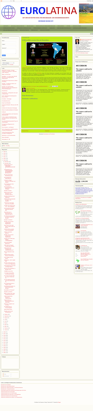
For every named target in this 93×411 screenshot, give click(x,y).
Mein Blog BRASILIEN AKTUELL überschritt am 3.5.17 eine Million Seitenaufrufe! (86, 255)
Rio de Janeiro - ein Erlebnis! (8, 127)
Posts (5, 374)
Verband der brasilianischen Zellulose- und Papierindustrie (11, 397)
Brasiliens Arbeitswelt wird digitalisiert (9, 197)
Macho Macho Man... (8, 309)
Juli (5, 319)
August (6, 317)
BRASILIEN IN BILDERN (45, 30)
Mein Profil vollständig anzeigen (81, 52)
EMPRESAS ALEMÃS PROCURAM (79, 28)
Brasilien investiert (8, 190)
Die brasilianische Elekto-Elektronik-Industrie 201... (9, 209)
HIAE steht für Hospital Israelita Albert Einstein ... (9, 246)
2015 (4, 337)
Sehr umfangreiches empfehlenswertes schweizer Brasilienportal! (10, 130)
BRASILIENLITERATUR (24, 30)
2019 (4, 160)
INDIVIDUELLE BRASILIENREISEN (17, 25)
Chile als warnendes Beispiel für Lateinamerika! (8, 297)
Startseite (47, 130)
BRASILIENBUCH (61, 25)
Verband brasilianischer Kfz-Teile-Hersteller (9, 393)
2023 (4, 153)
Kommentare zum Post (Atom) (49, 134)
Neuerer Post (25, 130)
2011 (4, 343)
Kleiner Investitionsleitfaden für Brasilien (10, 109)
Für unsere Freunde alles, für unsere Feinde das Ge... (9, 276)
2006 (4, 352)
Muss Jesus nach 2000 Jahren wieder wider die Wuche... (9, 226)
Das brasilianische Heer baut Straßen (9, 185)
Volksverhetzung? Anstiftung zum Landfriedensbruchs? (9, 249)
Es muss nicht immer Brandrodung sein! (8, 175)
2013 (4, 340)
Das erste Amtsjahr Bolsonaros (8, 243)
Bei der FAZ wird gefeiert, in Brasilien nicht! (9, 269)
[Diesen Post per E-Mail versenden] (52, 86)
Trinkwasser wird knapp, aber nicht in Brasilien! (9, 203)
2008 (4, 349)
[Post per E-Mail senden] (50, 86)
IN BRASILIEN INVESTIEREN (9, 28)
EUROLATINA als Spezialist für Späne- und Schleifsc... (9, 200)
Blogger (59, 402)
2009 (4, 347)
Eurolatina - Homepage (6, 98)
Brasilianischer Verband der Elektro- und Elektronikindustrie (12, 387)
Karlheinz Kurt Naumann (86, 39)
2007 (4, 350)
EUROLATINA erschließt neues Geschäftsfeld (9, 230)
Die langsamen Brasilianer (86, 210)
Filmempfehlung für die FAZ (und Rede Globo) (9, 266)
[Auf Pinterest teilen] (57, 86)
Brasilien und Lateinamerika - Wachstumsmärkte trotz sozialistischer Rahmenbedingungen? (9, 87)
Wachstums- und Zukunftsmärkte (8, 135)
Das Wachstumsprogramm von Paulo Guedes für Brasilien (9, 217)
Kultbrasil (4, 111)
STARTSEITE (5, 25)
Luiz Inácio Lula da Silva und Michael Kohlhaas (9, 273)
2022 (4, 154)
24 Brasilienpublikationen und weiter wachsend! (86, 225)
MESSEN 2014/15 (30, 25)
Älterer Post (68, 130)
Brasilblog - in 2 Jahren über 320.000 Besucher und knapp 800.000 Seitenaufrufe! (9, 77)
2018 (4, 331)
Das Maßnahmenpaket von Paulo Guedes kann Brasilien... (9, 287)
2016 (4, 335)
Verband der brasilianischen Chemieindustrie (9, 395)
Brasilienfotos (4, 90)
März (5, 326)
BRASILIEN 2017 (34, 30)
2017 (4, 333)
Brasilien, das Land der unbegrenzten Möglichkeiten (8, 222)
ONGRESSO (39, 73)
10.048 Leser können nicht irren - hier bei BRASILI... (9, 206)
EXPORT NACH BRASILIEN (81, 204)
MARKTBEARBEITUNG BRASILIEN (64, 28)
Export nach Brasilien (6, 102)
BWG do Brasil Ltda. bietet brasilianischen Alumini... (9, 294)
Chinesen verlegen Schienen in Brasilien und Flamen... (9, 181)
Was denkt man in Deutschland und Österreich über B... (8, 213)
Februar (6, 328)
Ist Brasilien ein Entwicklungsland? (82, 218)
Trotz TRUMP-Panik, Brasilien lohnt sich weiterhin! (87, 260)
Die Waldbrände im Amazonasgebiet (8, 307)
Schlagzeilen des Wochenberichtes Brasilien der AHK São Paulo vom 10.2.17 (83, 239)
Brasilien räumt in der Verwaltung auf (8, 312)
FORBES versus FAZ (8, 271)
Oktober (6, 314)
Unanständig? (83, 230)
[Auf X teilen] (55, 86)
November (6, 163)
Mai (5, 322)
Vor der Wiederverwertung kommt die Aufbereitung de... (9, 280)
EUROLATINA (52, 28)
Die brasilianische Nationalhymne (7, 178)
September (6, 316)
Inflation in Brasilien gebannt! (8, 232)
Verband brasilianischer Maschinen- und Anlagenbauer (11, 394)
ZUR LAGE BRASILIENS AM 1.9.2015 (10, 30)
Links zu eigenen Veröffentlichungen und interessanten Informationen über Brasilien (9, 118)
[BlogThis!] (53, 86)
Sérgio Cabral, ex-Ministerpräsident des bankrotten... (9, 301)
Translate (11, 64)
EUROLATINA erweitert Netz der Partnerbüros (9, 255)
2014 (4, 338)
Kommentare (6, 376)
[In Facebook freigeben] (56, 86)
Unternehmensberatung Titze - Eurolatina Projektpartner (8, 133)
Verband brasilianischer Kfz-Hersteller (8, 391)
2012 (4, 342)
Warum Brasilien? (5, 137)
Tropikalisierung (84, 245)
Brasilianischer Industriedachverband (7, 386)
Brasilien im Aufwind (8, 219)
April (5, 324)
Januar (6, 329)
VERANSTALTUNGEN (77, 25)
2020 (4, 158)
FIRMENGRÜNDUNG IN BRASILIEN (40, 28)
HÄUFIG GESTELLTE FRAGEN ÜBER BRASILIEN (45, 25)
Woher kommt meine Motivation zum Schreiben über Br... (8, 193)
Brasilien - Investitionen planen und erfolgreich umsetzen (9, 84)
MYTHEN (68, 25)
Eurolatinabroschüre (6, 100)
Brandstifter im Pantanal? (9, 289)
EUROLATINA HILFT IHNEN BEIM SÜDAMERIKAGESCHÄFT (9, 166)
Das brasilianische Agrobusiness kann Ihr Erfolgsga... (9, 187)
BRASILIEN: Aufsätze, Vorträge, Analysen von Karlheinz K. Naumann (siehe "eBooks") (9, 71)
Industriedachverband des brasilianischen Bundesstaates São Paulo (13, 390)
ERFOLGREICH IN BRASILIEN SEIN (24, 28)
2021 (4, 156)
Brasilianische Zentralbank (6, 384)
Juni (5, 321)
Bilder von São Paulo (6, 74)
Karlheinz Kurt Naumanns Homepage (9, 107)
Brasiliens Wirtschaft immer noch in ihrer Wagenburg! (9, 263)
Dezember (6, 161)
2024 (4, 151)
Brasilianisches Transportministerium (7, 388)
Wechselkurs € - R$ (6, 139)
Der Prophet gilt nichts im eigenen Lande (9, 284)
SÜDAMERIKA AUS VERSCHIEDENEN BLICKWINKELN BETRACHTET (8, 171)
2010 (4, 345)
